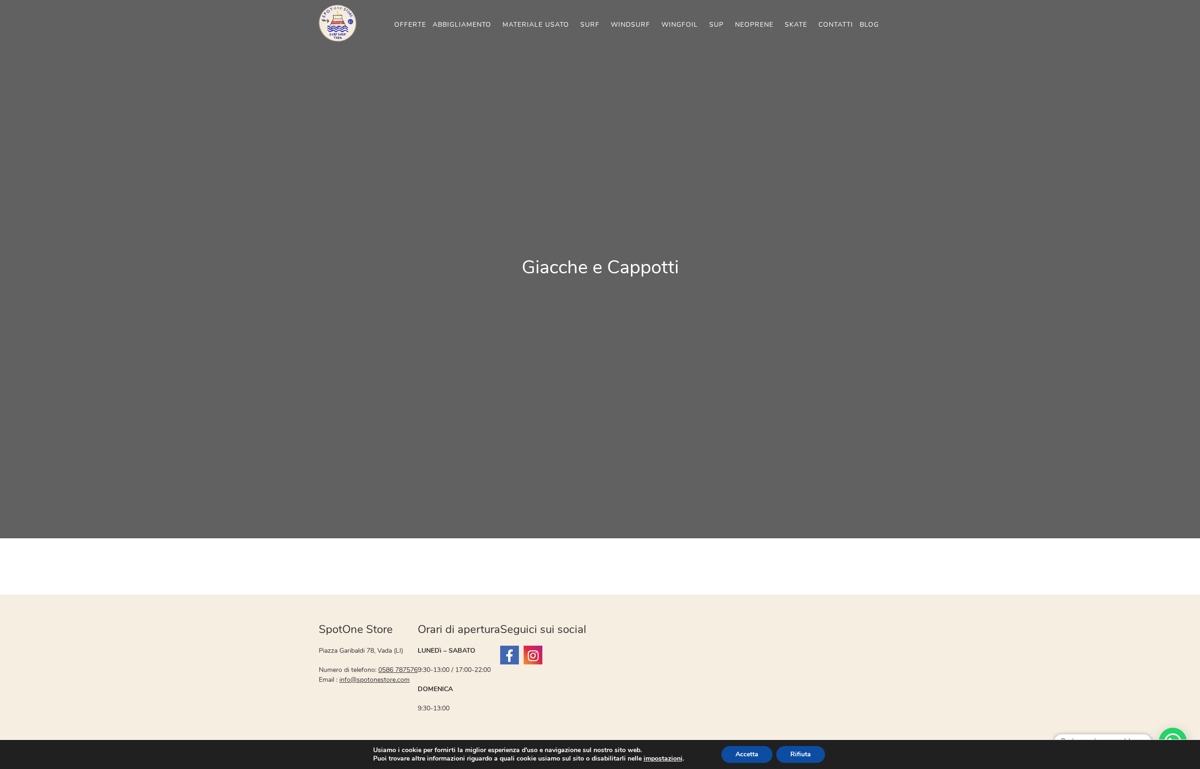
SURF (590, 24)
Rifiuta (800, 754)
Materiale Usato (535, 24)
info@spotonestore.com (374, 679)
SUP (716, 24)
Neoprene (754, 24)
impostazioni (663, 758)
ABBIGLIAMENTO (462, 24)
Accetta (746, 754)
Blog (869, 24)
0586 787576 (398, 669)
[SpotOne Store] (509, 655)
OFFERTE (410, 24)
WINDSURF (630, 24)
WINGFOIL (679, 24)
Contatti (835, 24)
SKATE (796, 24)
